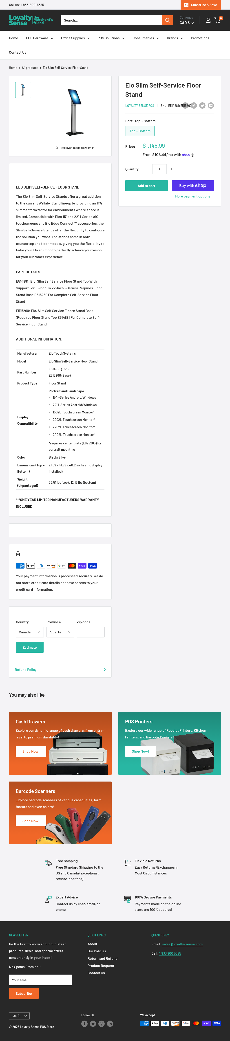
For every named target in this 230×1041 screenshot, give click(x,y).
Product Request (101, 965)
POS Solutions (109, 38)
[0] (217, 20)
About (92, 944)
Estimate (30, 647)
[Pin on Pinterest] (194, 105)
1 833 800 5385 (170, 953)
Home (13, 38)
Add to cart (146, 185)
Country (22, 622)
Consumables (143, 38)
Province (53, 622)
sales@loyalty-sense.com (182, 944)
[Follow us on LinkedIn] (110, 1024)
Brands (172, 38)
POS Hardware (37, 38)
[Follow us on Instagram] (101, 1024)
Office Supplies (73, 38)
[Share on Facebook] (185, 105)
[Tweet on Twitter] (202, 105)
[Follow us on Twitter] (93, 1024)
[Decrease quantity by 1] (147, 169)
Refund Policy (26, 669)
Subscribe (24, 993)
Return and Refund (102, 958)
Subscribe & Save (204, 5)
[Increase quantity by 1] (171, 169)
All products (30, 68)
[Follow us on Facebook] (84, 1024)
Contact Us (17, 52)
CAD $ (15, 1016)
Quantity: (132, 169)
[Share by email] (211, 105)
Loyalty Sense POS (139, 106)
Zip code (84, 622)
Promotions (200, 38)
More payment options (192, 196)
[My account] (208, 20)
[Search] (167, 20)
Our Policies (97, 951)
